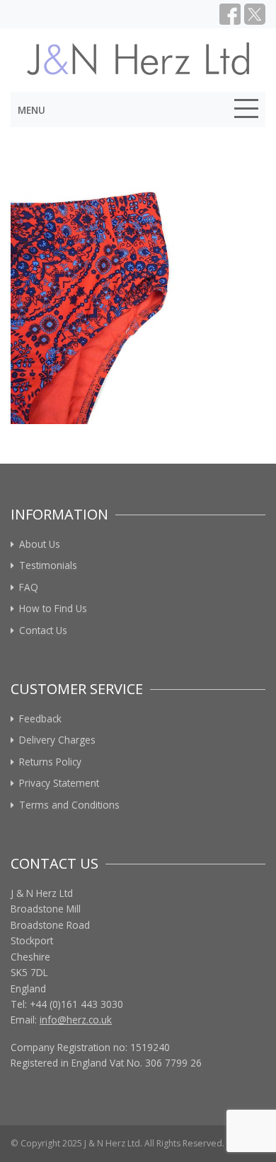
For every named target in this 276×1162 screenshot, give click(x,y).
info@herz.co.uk (76, 1019)
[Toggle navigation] (246, 111)
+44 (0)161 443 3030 (76, 1004)
